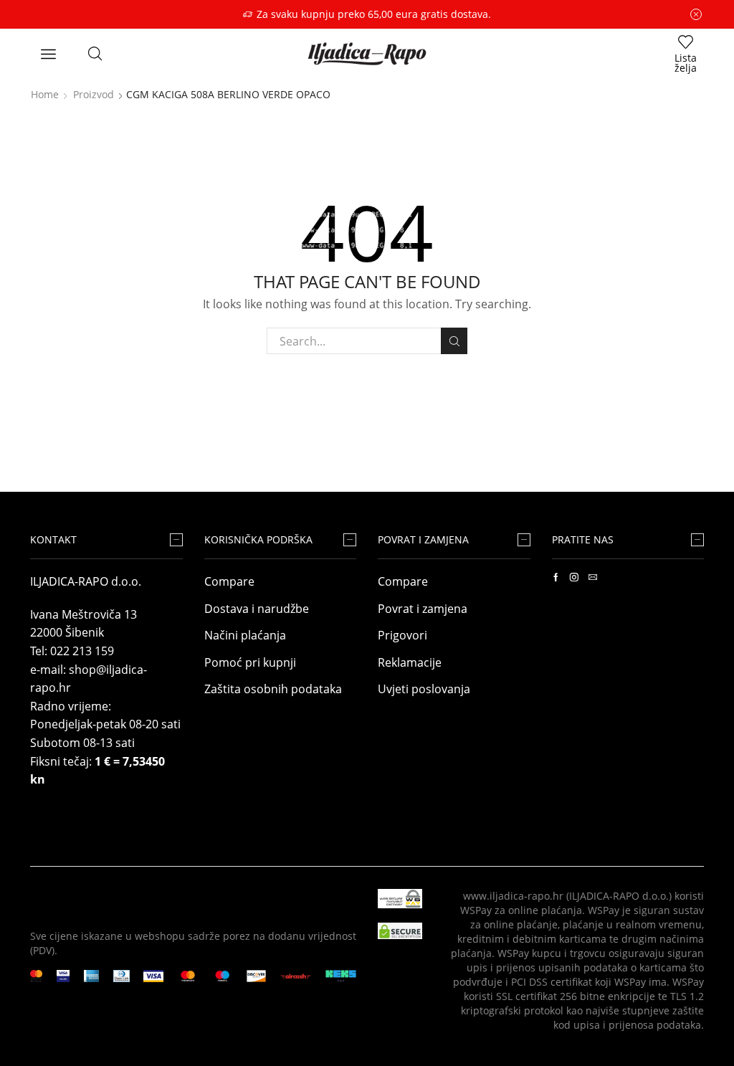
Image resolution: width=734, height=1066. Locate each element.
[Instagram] (574, 577)
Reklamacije (410, 662)
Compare (229, 581)
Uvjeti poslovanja (424, 689)
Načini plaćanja (245, 635)
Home (45, 94)
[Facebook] (556, 577)
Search (454, 341)
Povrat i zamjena (422, 609)
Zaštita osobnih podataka (273, 689)
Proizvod (93, 94)
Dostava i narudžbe (256, 609)
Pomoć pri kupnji (250, 662)
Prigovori (402, 635)
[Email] (592, 577)
